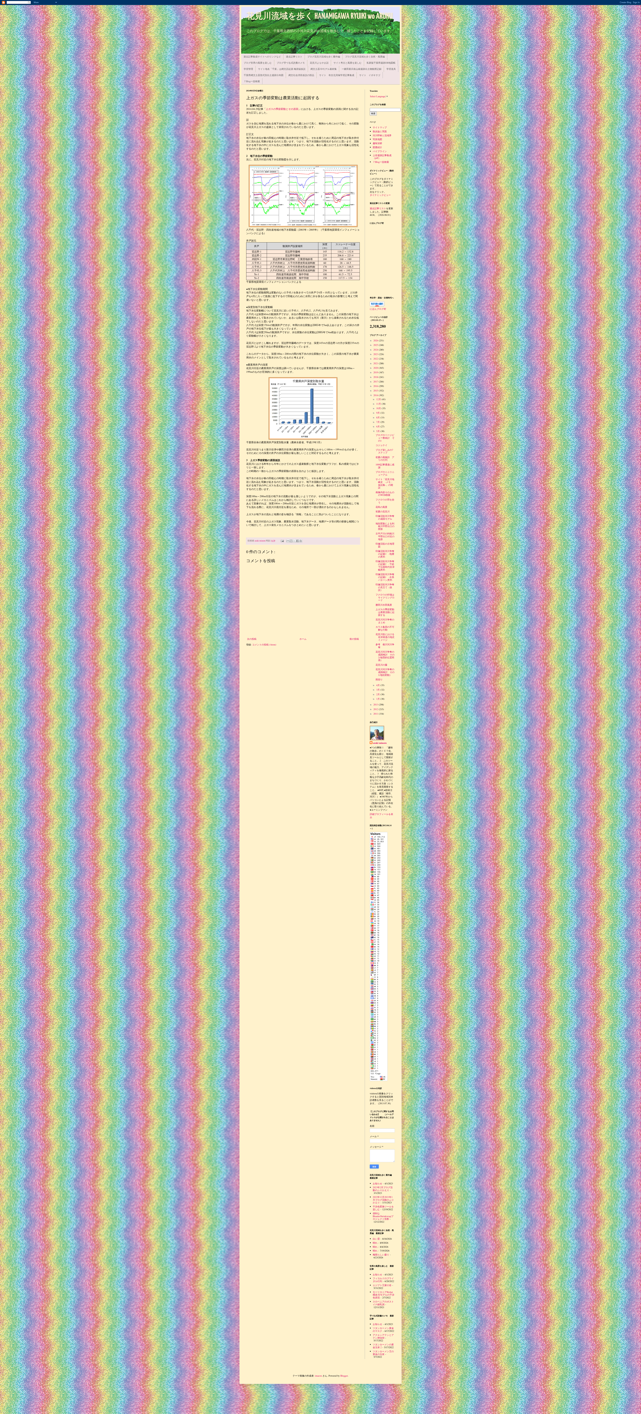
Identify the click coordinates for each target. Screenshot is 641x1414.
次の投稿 (251, 638)
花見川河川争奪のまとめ (385, 621)
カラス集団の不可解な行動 (385, 628)
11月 (379, 403)
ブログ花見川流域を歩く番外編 (323, 56)
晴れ (375, 1242)
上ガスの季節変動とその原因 (282, 109)
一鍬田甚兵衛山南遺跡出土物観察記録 (361, 68)
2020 (376, 367)
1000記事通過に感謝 (385, 466)
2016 (376, 386)
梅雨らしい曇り (381, 1254)
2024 (376, 349)
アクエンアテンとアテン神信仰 (383, 1336)
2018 (376, 377)
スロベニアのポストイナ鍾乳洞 (383, 1303)
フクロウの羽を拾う (385, 501)
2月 (378, 694)
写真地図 (377, 139)
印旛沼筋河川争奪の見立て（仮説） (385, 587)
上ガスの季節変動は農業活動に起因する (385, 612)
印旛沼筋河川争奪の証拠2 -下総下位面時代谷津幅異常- (385, 565)
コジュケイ (381, 445)
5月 (378, 431)
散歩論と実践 (380, 131)
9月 (378, 412)
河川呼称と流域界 (382, 135)
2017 (376, 381)
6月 (378, 426)
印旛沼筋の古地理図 (385, 545)
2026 (376, 340)
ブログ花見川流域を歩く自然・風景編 (365, 56)
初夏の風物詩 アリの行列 (385, 459)
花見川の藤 (381, 664)
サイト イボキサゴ (369, 75)
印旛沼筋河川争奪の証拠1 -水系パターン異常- (385, 577)
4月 (378, 685)
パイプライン (380, 151)
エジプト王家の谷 (382, 1285)
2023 (376, 354)
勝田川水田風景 (384, 604)
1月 (378, 698)
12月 (379, 399)
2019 (376, 372)
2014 (376, 395)
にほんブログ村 (378, 308)
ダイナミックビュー (380, 195)
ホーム (302, 638)
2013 (376, 704)
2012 (376, 709)
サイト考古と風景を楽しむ (348, 62)
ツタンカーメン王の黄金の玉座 (383, 1353)
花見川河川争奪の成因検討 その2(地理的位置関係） (385, 656)
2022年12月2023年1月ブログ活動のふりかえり (383, 1199)
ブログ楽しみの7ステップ (384, 451)
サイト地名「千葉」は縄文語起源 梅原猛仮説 (281, 68)
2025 (376, 345)
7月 (378, 422)
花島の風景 (381, 507)
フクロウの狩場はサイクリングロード (385, 597)
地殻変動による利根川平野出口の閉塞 (385, 526)
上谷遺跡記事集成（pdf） (382, 157)
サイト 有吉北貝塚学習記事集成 (336, 75)
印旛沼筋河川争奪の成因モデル (385, 517)
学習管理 (248, 68)
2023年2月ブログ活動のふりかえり (383, 1189)
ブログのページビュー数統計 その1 (385, 437)
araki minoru (380, 743)
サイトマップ (380, 127)
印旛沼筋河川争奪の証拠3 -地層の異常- (385, 553)
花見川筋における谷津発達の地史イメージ (385, 637)
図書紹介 (377, 147)
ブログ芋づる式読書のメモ (291, 62)
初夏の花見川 (383, 511)
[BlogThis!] (291, 541)
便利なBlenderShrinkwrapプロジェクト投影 (383, 1216)
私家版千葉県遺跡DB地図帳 (381, 62)
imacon (318, 1375)
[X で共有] (294, 541)
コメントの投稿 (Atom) (264, 644)
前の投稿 (354, 638)
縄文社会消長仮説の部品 (301, 75)
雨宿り (379, 679)
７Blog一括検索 (252, 81)
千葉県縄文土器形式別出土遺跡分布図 (263, 75)
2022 (376, 358)
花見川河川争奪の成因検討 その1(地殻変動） (385, 672)
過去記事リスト (294, 56)
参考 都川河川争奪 (385, 646)
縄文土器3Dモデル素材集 (323, 68)
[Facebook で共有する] (297, 541)
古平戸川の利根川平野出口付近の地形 (385, 536)
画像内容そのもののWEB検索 (385, 494)
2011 (376, 713)
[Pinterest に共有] (300, 541)
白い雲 (376, 1238)
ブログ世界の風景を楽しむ (258, 62)
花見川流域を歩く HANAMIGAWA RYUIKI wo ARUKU (319, 16)
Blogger (344, 1375)
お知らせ (377, 1183)
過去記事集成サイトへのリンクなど (262, 56)
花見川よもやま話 (319, 62)
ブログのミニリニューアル (385, 473)
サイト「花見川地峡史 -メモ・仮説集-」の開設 (385, 483)
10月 (379, 408)
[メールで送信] (288, 541)
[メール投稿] (282, 540)
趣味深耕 (377, 143)
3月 (378, 689)
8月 (378, 417)
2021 (376, 363)
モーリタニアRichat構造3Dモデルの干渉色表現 (383, 1294)
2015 (376, 390)
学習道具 (391, 68)
